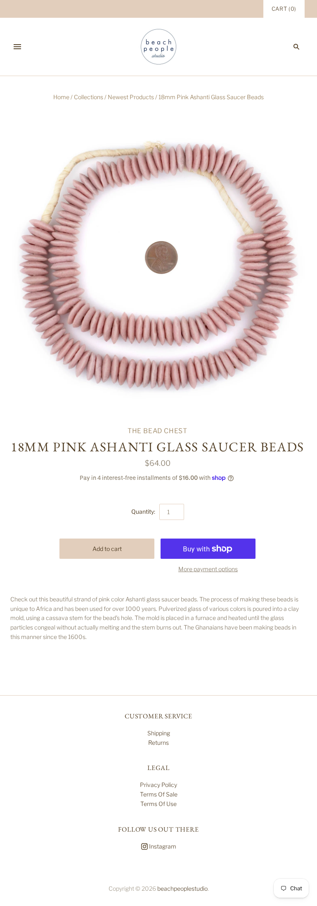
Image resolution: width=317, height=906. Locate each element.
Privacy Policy (158, 784)
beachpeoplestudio (182, 888)
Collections (88, 96)
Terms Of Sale (158, 794)
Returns (158, 742)
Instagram (162, 846)
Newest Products (131, 96)
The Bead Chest (157, 431)
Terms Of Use (158, 803)
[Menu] (17, 46)
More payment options (208, 568)
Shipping (158, 733)
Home (61, 96)
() (284, 8)
